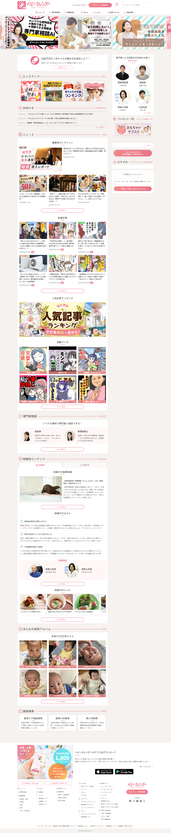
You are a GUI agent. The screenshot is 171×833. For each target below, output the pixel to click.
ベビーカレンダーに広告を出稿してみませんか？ (132, 153)
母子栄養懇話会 (106, 819)
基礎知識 (70, 12)
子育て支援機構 (106, 813)
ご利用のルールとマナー (132, 174)
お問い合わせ (128, 826)
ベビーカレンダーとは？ (44, 826)
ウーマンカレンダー (107, 789)
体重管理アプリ (86, 817)
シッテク (104, 795)
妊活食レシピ (43, 804)
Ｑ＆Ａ (85, 12)
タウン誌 (83, 795)
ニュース (41, 12)
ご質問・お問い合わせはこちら (133, 188)
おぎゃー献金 (105, 816)
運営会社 (56, 826)
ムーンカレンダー (106, 786)
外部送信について (82, 826)
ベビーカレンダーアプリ (88, 814)
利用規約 (120, 826)
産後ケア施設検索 (63, 795)
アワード (83, 789)
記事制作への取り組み (32, 783)
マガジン (83, 792)
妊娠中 (22, 802)
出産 (21, 805)
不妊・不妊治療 (24, 811)
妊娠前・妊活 (24, 799)
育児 (21, 808)
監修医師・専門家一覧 (59, 783)
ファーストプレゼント (88, 807)
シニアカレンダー (106, 792)
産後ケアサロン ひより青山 (109, 804)
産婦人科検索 (62, 798)
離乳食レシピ (43, 798)
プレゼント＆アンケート (88, 802)
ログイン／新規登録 (100, 5)
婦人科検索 (61, 800)
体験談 (41, 792)
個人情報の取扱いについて (68, 826)
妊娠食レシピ (43, 801)
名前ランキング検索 (87, 786)
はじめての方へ (80, 5)
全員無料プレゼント (87, 804)
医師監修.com (105, 801)
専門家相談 (56, 12)
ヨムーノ (103, 798)
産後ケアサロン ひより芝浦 (109, 807)
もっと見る (61, 210)
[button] (19, 91)
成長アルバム (114, 12)
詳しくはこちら (145, 766)
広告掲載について (111, 826)
